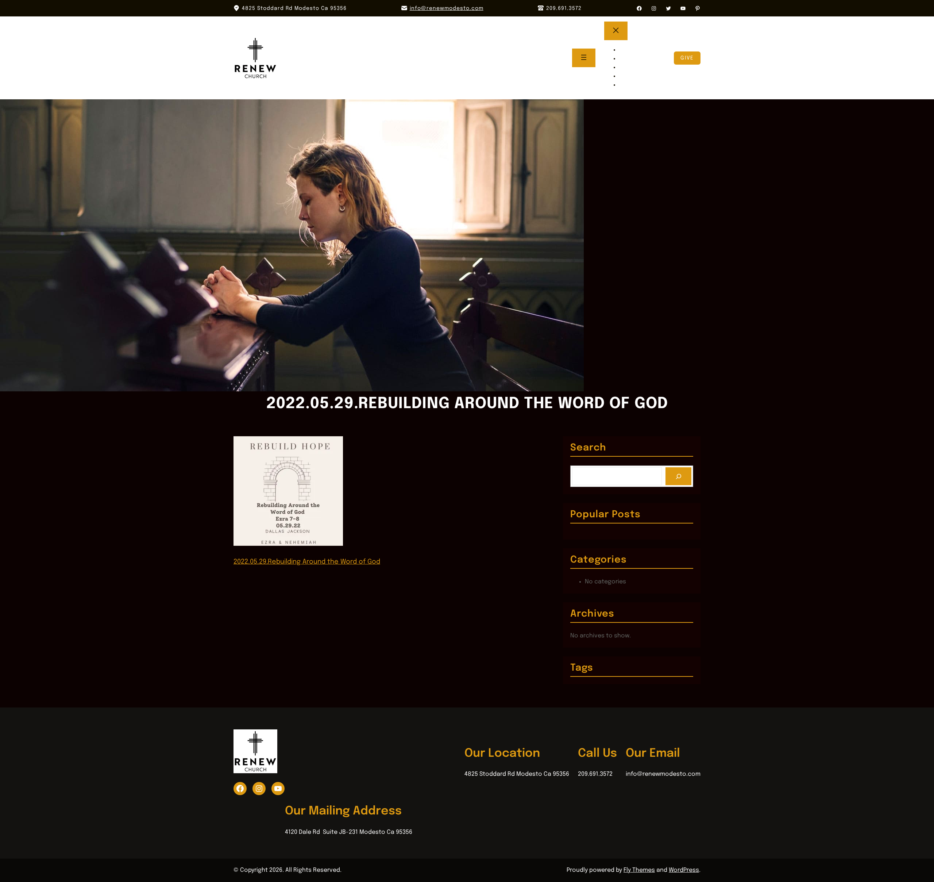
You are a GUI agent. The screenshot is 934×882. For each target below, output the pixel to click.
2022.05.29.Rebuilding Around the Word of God (307, 562)
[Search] (678, 476)
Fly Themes (639, 870)
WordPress (684, 870)
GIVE (687, 58)
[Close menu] (616, 31)
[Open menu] (583, 58)
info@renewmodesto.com (446, 8)
